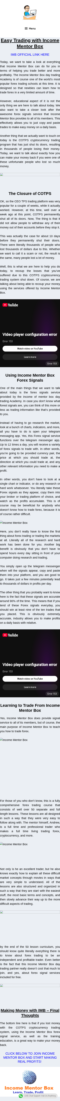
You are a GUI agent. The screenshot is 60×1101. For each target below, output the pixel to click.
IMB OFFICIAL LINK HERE (30, 54)
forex (10, 92)
